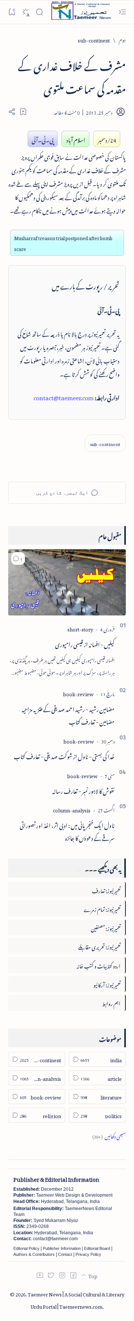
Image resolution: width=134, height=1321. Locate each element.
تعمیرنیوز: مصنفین (106, 927)
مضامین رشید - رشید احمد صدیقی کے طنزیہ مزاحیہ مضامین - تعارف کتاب (68, 714)
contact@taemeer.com (64, 396)
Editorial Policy (26, 1248)
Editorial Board (97, 1248)
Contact (65, 1254)
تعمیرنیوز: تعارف (106, 889)
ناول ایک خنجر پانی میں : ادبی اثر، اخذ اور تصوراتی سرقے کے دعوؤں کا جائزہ (67, 830)
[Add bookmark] (23, 111)
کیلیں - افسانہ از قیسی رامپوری (85, 643)
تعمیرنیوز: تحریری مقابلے (99, 945)
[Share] (12, 111)
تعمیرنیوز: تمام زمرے (102, 908)
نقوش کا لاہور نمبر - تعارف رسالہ (83, 790)
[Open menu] (122, 12)
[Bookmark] (11, 11)
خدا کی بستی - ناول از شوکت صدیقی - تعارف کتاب (64, 755)
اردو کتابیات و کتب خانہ (99, 964)
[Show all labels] (109, 1135)
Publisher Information (62, 1248)
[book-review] (78, 693)
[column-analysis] (71, 809)
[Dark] (25, 12)
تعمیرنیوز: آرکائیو (107, 983)
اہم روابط (111, 1002)
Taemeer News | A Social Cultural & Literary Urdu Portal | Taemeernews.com (76, 1299)
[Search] (39, 12)
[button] (18, 558)
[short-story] (80, 628)
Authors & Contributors (34, 1254)
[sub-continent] (105, 443)
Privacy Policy (88, 1254)
